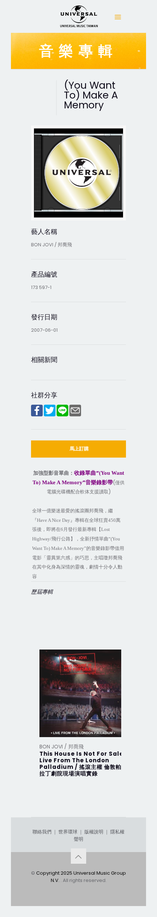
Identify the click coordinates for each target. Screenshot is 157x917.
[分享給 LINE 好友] (62, 414)
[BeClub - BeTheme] (78, 18)
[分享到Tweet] (49, 414)
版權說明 (93, 831)
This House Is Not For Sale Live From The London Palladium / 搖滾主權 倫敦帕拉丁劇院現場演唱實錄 (81, 763)
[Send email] (75, 414)
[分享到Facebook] (37, 414)
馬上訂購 (79, 448)
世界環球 (67, 831)
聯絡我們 (41, 831)
